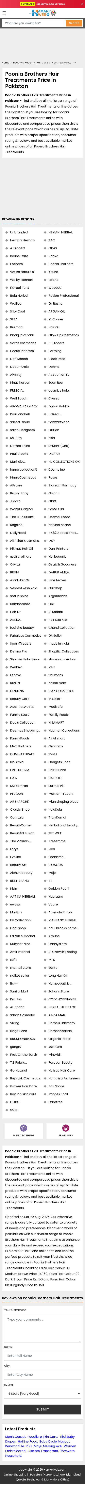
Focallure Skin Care (42, 1436)
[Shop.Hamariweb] (42, 13)
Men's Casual (15, 1436)
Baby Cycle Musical (54, 1441)
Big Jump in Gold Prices (44, 3)
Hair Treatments (61, 62)
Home (5, 62)
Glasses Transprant (43, 1451)
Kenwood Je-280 (18, 1446)
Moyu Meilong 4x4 (48, 1446)
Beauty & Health (22, 62)
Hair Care (42, 62)
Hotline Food (27, 1441)
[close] (82, 4)
